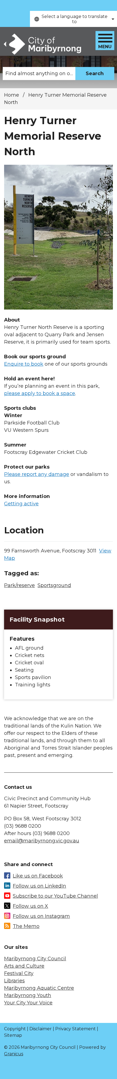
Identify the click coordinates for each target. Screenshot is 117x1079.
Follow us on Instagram (41, 916)
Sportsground (54, 585)
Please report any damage (36, 474)
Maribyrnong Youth (27, 995)
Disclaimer (40, 1028)
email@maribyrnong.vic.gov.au (41, 841)
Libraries (14, 981)
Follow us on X (30, 906)
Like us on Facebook (38, 876)
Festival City (18, 973)
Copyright (15, 1028)
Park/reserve (19, 585)
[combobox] (73, 19)
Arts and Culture (24, 966)
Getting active (21, 504)
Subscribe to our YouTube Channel (55, 896)
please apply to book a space (39, 393)
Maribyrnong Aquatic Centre (39, 988)
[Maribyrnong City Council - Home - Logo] (42, 44)
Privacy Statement (75, 1028)
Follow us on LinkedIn (39, 886)
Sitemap (13, 1035)
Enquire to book (23, 364)
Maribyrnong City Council (35, 959)
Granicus (13, 1053)
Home (11, 95)
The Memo (26, 926)
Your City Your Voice (28, 1003)
